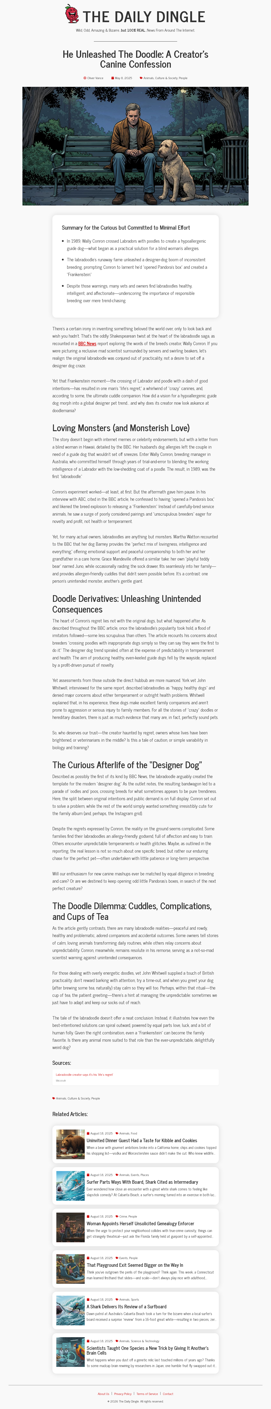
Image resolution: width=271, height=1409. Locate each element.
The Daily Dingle (144, 16)
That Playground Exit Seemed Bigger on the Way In (135, 1265)
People (183, 77)
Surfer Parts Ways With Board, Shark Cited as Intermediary (142, 1182)
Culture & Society (166, 77)
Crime (123, 1216)
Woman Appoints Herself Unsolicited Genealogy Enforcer (140, 1223)
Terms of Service (147, 1394)
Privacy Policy (123, 1394)
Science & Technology (145, 1340)
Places (145, 1174)
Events (135, 1174)
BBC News (87, 343)
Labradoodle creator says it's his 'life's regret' (84, 1074)
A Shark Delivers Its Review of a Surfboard (126, 1306)
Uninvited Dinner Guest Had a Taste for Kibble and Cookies (142, 1140)
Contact (168, 1394)
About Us (103, 1394)
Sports (135, 1299)
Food (134, 1133)
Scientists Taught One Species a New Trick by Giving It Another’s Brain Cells (148, 1350)
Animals (149, 77)
